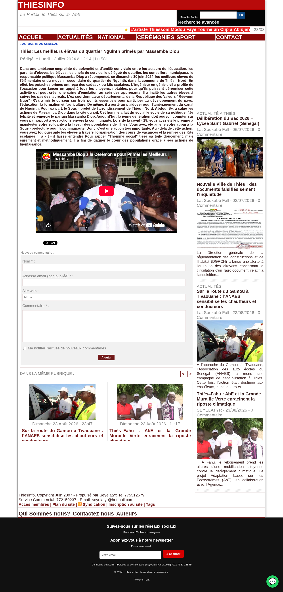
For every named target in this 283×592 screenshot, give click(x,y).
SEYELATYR (209, 410)
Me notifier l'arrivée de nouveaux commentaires (67, 348)
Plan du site (63, 504)
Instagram (154, 532)
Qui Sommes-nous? (45, 513)
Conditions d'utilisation (104, 564)
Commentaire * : (35, 306)
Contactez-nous (94, 513)
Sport (185, 37)
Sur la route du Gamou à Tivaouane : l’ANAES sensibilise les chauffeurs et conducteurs (62, 433)
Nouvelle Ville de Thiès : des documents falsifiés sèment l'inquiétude (227, 189)
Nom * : (28, 261)
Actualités (75, 37)
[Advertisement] (232, 75)
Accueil (31, 37)
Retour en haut (141, 579)
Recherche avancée (198, 22)
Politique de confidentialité (131, 564)
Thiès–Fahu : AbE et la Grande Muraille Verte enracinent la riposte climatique (150, 433)
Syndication (94, 504)
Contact (229, 37)
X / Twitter (141, 532)
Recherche (189, 17)
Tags (150, 504)
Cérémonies (155, 37)
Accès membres (34, 504)
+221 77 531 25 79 (181, 564)
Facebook (129, 532)
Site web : (30, 291)
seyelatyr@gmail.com (158, 564)
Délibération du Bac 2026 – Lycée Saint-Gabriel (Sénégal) (228, 121)
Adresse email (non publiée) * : (47, 276)
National (111, 37)
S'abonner (173, 554)
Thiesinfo (41, 5)
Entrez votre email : (141, 546)
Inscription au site (126, 504)
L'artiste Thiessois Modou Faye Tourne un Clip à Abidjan (171, 29)
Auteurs (126, 513)
